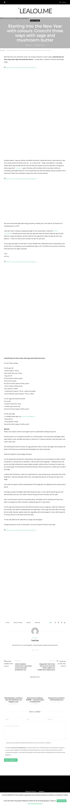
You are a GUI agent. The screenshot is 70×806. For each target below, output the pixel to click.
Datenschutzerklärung (18, 747)
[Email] (64, 622)
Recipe (29, 622)
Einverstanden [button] (61, 801)
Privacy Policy (30, 791)
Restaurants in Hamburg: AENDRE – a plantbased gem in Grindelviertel (35, 699)
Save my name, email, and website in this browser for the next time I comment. (28, 743)
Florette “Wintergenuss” (28, 416)
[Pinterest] (61, 622)
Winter (37, 622)
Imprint (42, 791)
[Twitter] (58, 622)
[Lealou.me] (35, 11)
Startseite (2, 50)
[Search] (60, 2)
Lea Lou (29, 45)
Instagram (18, 168)
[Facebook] (55, 622)
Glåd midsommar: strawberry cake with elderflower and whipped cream (13, 699)
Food (8, 622)
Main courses (35, 20)
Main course (18, 622)
